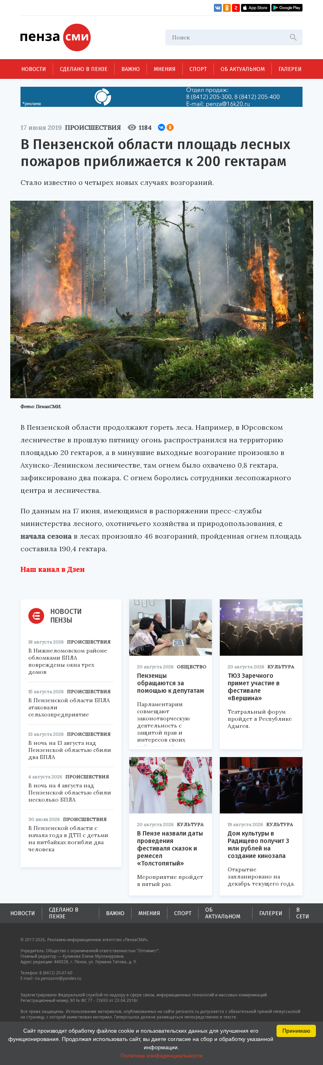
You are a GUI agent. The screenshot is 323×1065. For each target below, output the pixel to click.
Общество (191, 667)
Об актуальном (243, 69)
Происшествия (93, 127)
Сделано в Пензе (84, 69)
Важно (130, 69)
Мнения (165, 69)
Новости (33, 69)
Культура (280, 667)
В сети (302, 913)
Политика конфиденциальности (161, 1055)
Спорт (198, 69)
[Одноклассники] (170, 127)
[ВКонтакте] (161, 127)
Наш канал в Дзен (52, 569)
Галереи (290, 69)
